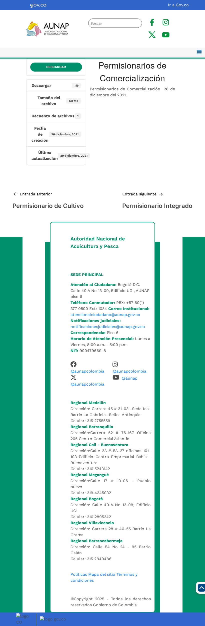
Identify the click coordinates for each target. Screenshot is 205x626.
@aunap (130, 378)
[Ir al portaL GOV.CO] (54, 618)
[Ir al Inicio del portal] (44, 28)
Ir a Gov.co (178, 5)
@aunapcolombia (87, 371)
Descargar (56, 67)
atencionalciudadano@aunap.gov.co (105, 314)
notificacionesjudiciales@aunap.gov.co (107, 326)
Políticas (78, 574)
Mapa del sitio (101, 574)
